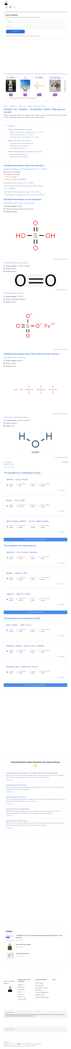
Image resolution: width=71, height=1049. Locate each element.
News (19, 992)
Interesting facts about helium (16, 785)
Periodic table (39, 985)
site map (20, 994)
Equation (12, 106)
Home (5, 106)
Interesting (21, 990)
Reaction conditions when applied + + (27, 132)
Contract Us (21, 997)
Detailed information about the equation (20, 129)
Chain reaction (39, 983)
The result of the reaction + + (24, 137)
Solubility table (40, 995)
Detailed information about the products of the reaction (25, 152)
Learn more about (60, 259)
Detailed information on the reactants (19, 141)
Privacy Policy (22, 999)
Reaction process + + (22, 135)
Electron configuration (41, 992)
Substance (21, 987)
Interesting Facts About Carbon (16, 821)
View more (61, 490)
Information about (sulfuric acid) (21, 143)
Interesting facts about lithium (16, 797)
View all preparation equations (35, 540)
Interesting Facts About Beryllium (17, 809)
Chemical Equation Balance (33, 1044)
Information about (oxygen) (19, 146)
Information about (17, 148)
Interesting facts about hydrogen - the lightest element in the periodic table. (32, 773)
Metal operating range (42, 997)
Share (64, 462)
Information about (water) (19, 157)
